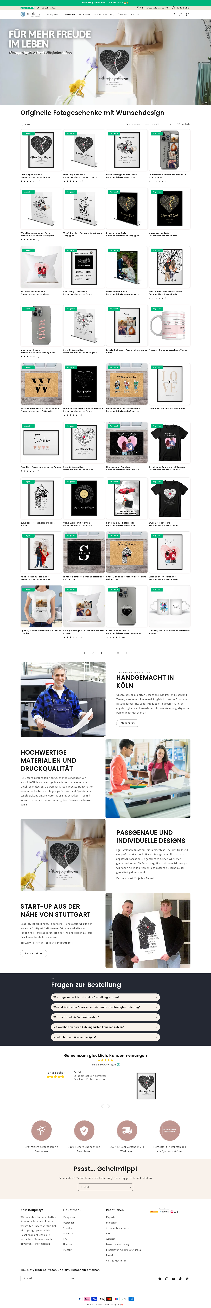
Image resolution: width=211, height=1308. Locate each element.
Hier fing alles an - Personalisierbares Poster (35, 176)
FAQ (65, 1239)
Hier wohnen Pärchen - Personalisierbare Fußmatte (122, 468)
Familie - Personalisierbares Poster (41, 467)
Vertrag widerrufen (116, 1260)
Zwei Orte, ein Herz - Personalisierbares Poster (78, 468)
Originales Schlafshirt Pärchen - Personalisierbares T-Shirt (168, 468)
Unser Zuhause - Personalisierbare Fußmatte (126, 578)
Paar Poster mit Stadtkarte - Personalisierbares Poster (166, 293)
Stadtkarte (69, 1228)
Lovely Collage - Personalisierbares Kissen (84, 632)
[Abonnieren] (129, 1187)
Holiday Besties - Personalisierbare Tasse (169, 632)
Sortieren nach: (134, 124)
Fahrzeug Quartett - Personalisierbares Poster (78, 293)
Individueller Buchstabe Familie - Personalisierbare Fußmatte (40, 410)
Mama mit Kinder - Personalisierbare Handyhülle (38, 351)
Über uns (67, 1244)
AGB (108, 1233)
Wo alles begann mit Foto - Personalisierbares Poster (122, 176)
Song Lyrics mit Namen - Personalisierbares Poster (78, 524)
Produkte (68, 1233)
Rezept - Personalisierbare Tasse (168, 350)
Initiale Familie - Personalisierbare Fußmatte (83, 578)
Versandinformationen (117, 1228)
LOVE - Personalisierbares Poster (167, 408)
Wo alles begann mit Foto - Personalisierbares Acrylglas (37, 234)
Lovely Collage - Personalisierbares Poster (126, 351)
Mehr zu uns (128, 723)
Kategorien (69, 1217)
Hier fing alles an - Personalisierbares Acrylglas (80, 176)
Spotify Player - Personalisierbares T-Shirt (41, 632)
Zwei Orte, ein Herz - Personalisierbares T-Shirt (164, 524)
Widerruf (110, 1239)
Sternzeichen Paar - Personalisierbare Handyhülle (123, 632)
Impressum (111, 1222)
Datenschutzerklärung (117, 1244)
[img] (105, 1060)
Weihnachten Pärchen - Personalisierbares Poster (164, 578)
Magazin (67, 1250)
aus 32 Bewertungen (103, 1064)
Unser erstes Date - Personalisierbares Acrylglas (122, 234)
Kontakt (110, 1255)
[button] (54, 14)
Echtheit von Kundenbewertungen (123, 1250)
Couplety (98, 1305)
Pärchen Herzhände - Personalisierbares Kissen (35, 293)
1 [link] (84, 653)
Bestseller (68, 1222)
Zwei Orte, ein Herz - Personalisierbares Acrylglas (80, 351)
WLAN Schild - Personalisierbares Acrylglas (82, 234)
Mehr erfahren (34, 953)
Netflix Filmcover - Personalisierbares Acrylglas (122, 293)
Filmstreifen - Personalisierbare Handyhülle (167, 176)
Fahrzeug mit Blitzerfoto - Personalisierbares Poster (121, 524)
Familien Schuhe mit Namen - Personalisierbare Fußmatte (123, 410)
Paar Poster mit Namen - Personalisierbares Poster (35, 578)
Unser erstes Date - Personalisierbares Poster (164, 234)
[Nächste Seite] (126, 653)
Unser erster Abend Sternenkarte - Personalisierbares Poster (83, 410)
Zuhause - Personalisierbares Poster (38, 524)
